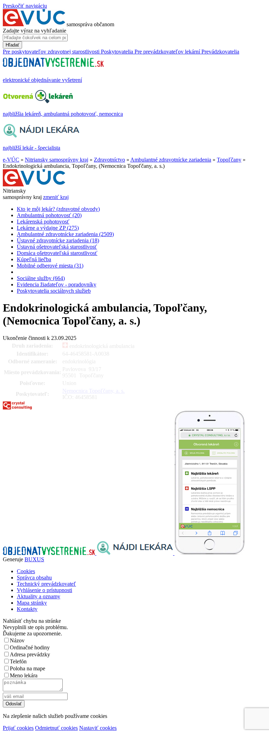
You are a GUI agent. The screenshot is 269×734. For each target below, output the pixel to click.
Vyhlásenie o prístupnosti (44, 590)
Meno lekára (23, 675)
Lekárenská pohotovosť (43, 222)
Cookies (26, 571)
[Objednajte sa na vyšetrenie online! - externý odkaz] (49, 553)
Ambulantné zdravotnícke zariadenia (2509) (65, 234)
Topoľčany (229, 160)
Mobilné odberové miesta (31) (50, 266)
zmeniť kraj (56, 197)
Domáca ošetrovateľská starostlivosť (57, 253)
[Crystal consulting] (17, 408)
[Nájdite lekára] (135, 553)
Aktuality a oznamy (38, 596)
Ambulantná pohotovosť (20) (49, 215)
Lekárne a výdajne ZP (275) (48, 228)
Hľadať (12, 45)
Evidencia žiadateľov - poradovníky (56, 284)
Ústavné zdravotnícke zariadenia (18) (58, 240)
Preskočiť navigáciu (25, 6)
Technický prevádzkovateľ (46, 584)
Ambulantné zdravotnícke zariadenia (170, 160)
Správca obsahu (34, 577)
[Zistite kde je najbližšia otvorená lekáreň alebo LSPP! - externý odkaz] (209, 553)
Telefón (18, 661)
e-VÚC (11, 160)
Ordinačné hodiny (30, 647)
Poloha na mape (27, 668)
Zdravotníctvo (109, 160)
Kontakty (27, 609)
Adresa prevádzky (30, 654)
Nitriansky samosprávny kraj (56, 160)
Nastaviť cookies (98, 728)
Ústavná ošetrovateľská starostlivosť (57, 247)
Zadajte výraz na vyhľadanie (34, 31)
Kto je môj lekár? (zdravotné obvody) (58, 209)
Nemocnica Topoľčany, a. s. (93, 391)
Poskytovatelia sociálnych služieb (54, 291)
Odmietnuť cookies (56, 728)
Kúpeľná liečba (34, 259)
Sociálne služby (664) (41, 278)
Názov (17, 640)
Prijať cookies (18, 728)
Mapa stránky (32, 603)
